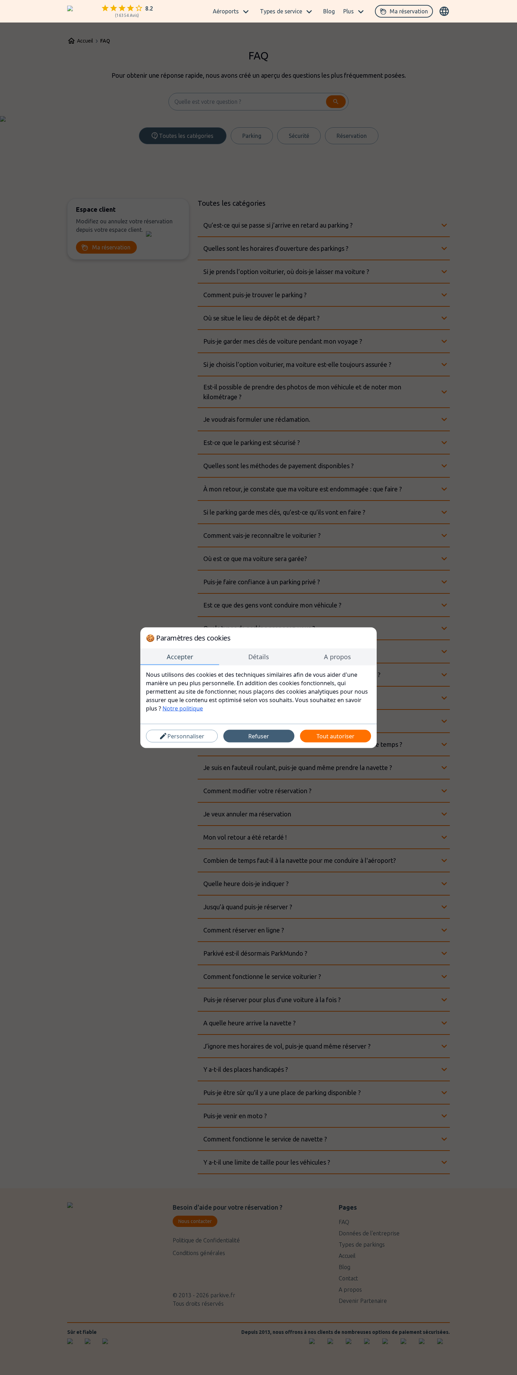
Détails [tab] (258, 656)
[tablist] (258, 656)
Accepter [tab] (180, 656)
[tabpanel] (258, 691)
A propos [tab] (337, 656)
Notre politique (182, 708)
